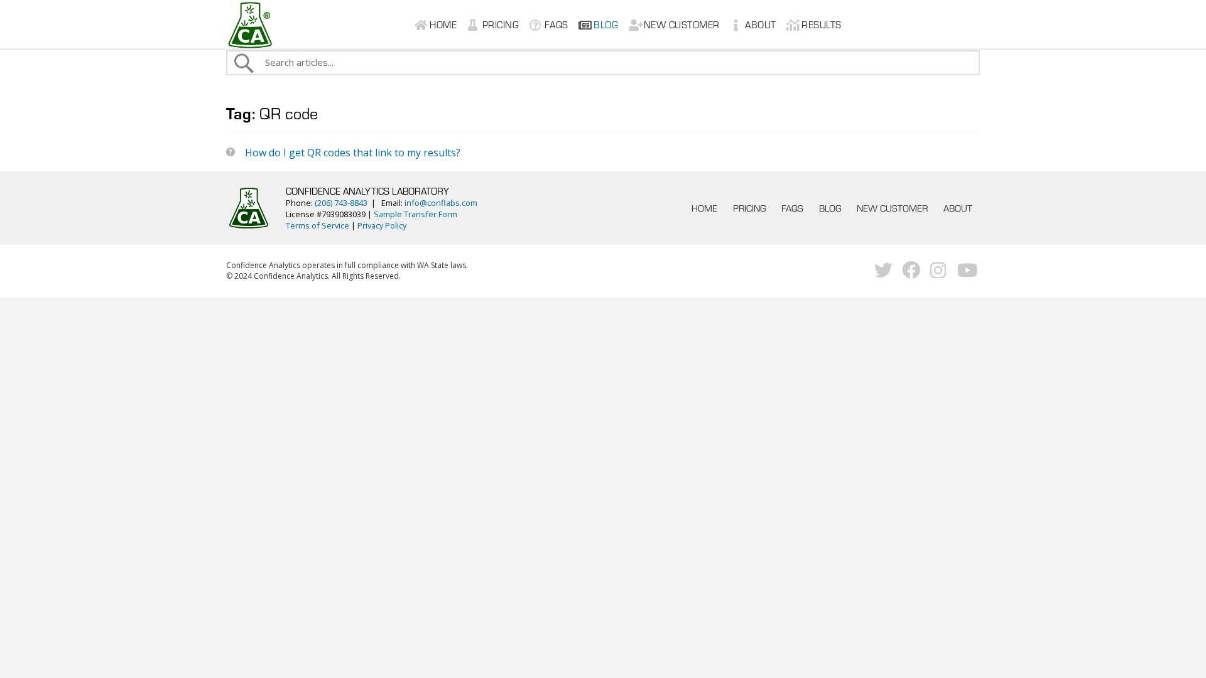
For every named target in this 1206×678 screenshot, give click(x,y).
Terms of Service (317, 225)
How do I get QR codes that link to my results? (352, 152)
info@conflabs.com (441, 202)
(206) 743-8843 (341, 202)
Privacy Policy (381, 225)
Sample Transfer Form (415, 214)
